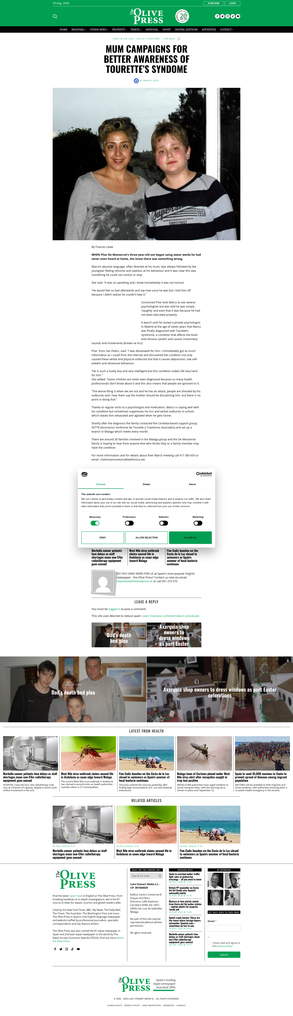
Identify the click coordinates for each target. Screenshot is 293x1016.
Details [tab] (146, 484)
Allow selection (147, 537)
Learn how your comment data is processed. (171, 616)
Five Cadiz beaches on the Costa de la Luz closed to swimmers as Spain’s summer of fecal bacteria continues (182, 557)
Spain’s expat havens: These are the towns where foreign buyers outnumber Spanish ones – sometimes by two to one (185, 921)
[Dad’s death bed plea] (119, 635)
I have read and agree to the (226, 944)
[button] (160, 876)
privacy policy (224, 946)
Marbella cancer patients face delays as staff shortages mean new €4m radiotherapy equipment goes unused (107, 557)
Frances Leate (151, 80)
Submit (224, 954)
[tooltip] (217, 16)
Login (232, 3)
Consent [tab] (100, 484)
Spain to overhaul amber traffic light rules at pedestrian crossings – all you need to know (185, 877)
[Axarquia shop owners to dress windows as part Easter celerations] (174, 635)
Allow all (190, 537)
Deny (102, 537)
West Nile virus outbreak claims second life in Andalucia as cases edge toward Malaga (144, 555)
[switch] (129, 523)
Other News (153, 39)
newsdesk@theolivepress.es (135, 581)
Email (212, 921)
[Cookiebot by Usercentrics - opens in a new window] (198, 474)
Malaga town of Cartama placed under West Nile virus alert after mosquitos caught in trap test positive (203, 777)
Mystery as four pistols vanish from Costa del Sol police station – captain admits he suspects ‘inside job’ (185, 905)
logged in (114, 609)
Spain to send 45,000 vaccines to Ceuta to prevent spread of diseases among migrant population (261, 777)
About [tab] (192, 484)
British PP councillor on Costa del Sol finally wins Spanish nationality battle (184, 890)
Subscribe (213, 3)
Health (141, 39)
